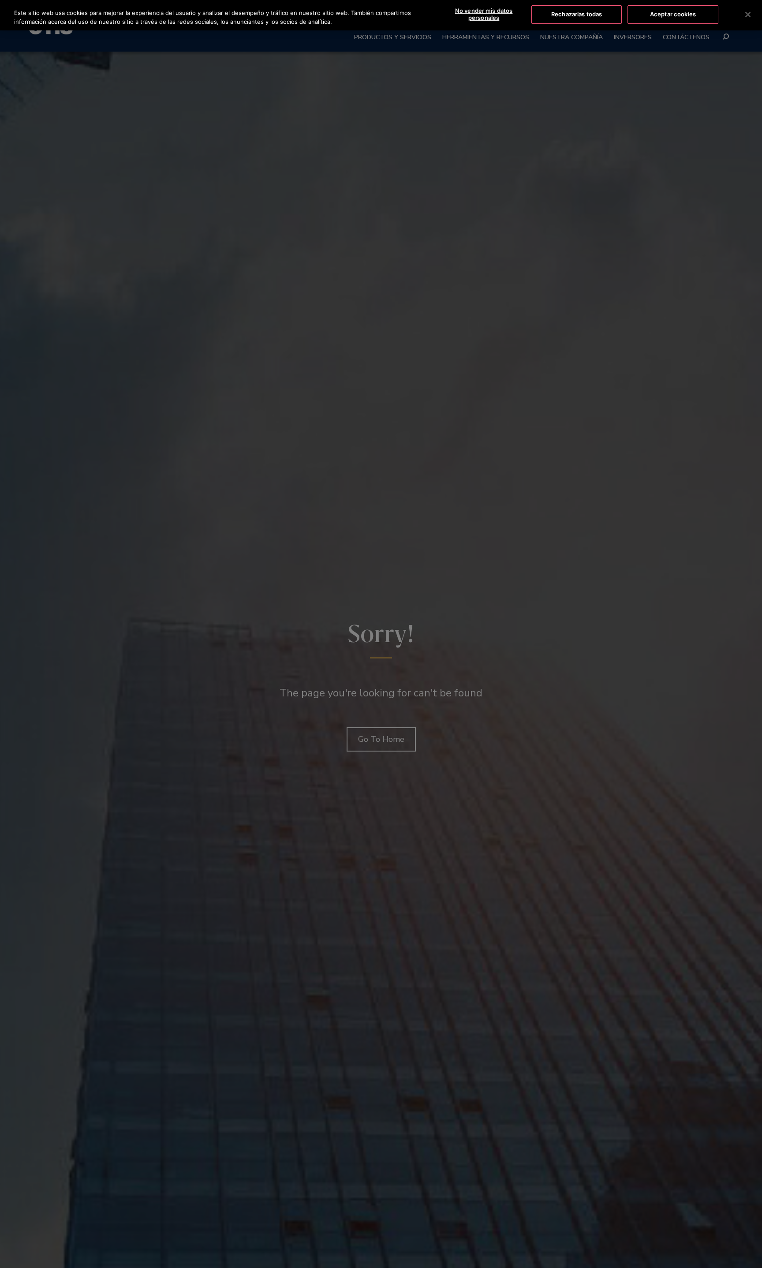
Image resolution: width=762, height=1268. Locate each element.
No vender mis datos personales (483, 14)
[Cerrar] (748, 14)
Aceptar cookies (673, 14)
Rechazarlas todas (576, 14)
